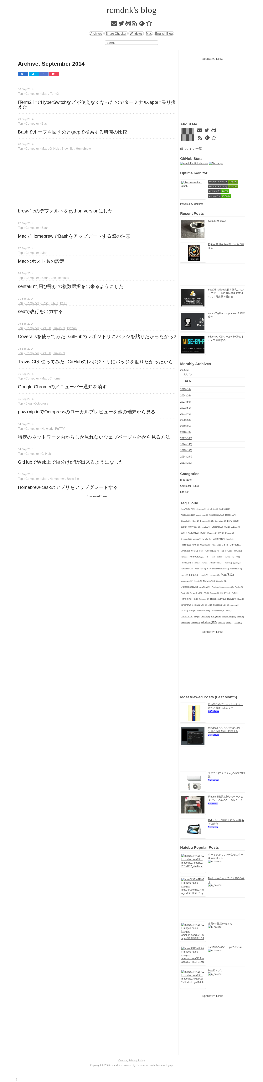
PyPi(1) (235, 593)
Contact (122, 1060)
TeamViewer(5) (203, 611)
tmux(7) (229, 611)
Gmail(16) (185, 551)
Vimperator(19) (229, 616)
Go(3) (201, 551)
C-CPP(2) (192, 527)
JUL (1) (187, 374)
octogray (168, 1065)
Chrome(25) (217, 527)
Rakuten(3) (204, 599)
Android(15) (224, 509)
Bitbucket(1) (186, 521)
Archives (96, 33)
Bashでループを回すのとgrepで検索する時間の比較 (72, 132)
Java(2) (205, 563)
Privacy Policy (137, 1060)
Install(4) (220, 557)
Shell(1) (208, 605)
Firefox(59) (186, 545)
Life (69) (184, 491)
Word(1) (221, 623)
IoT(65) (236, 557)
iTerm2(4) (196, 563)
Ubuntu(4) (205, 617)
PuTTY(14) (225, 593)
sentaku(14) (198, 605)
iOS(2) (228, 557)
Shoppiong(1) (233, 605)
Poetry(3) (185, 593)
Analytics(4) (213, 509)
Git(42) (225, 545)
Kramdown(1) (236, 569)
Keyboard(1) (200, 569)
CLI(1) (227, 527)
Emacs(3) (197, 539)
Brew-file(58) (233, 521)
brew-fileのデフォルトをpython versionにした (65, 211)
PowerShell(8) (196, 593)
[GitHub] (128, 25)
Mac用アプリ (215, 970)
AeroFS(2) (185, 509)
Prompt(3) (214, 593)
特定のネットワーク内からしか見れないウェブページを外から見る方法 (94, 437)
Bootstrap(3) (220, 521)
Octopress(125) (189, 587)
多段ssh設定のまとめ (220, 923)
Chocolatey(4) (204, 527)
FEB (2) (187, 380)
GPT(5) (220, 551)
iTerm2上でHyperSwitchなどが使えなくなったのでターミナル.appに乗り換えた (97, 104)
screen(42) (186, 605)
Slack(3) (184, 611)
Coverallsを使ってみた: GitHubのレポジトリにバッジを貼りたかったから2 (97, 336)
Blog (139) (186, 479)
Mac (149, 33)
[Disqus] (97, 616)
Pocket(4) (239, 587)
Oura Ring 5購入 (217, 220)
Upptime (198, 203)
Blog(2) (196, 521)
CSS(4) (184, 533)
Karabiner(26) (187, 568)
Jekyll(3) (228, 563)
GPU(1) (228, 551)
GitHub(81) (235, 544)
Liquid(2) (204, 575)
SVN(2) (192, 611)
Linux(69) (194, 575)
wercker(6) (185, 623)
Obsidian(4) (221, 581)
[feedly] (141, 25)
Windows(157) (209, 622)
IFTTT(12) (211, 557)
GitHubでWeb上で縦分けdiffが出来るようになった (71, 462)
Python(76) (186, 599)
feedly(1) (230, 539)
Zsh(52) (238, 622)
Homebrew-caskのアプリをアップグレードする (68, 487)
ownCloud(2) (204, 587)
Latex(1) (184, 575)
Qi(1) (195, 599)
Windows (136, 33)
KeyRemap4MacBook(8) (218, 569)
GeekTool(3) (205, 545)
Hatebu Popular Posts (199, 847)
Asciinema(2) (202, 515)
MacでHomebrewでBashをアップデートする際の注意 (74, 236)
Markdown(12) (187, 581)
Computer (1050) (189, 485)
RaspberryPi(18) (218, 599)
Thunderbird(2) (217, 611)
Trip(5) (196, 617)
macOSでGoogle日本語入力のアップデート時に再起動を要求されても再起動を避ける (226, 293)
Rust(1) (240, 599)
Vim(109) (216, 616)
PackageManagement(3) (223, 587)
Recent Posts (192, 214)
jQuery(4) (237, 563)
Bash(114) (230, 515)
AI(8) (193, 509)
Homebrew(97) (197, 556)
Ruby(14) (231, 599)
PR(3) (206, 593)
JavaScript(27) (216, 563)
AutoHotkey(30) (216, 515)
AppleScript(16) (188, 515)
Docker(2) (229, 533)
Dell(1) (203, 533)
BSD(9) (184, 527)
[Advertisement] (97, 178)
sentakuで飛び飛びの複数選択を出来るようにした (71, 286)
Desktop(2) (212, 533)
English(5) (207, 539)
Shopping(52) (219, 605)
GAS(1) (195, 545)
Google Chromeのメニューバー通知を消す (62, 386)
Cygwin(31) (193, 533)
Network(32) (209, 581)
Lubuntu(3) (214, 575)
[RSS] (134, 25)
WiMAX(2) (195, 623)
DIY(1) (221, 533)
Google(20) (210, 551)
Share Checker (116, 33)
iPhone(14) (186, 563)
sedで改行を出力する (40, 311)
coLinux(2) (235, 527)
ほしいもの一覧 (191, 148)
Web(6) (240, 617)
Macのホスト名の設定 (41, 261)
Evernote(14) (219, 539)
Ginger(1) (216, 545)
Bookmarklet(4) (207, 521)
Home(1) (184, 557)
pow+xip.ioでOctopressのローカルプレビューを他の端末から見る (87, 412)
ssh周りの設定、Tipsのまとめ (225, 947)
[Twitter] (121, 25)
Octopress (142, 1065)
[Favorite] (149, 25)
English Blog (164, 33)
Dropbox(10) (186, 539)
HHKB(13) (237, 551)
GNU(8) (194, 551)
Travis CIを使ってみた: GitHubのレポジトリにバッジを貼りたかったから (95, 361)
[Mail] (114, 25)
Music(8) (198, 581)
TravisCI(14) (187, 616)
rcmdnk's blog (131, 10)
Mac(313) (227, 574)
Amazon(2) (201, 509)
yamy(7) (229, 623)
